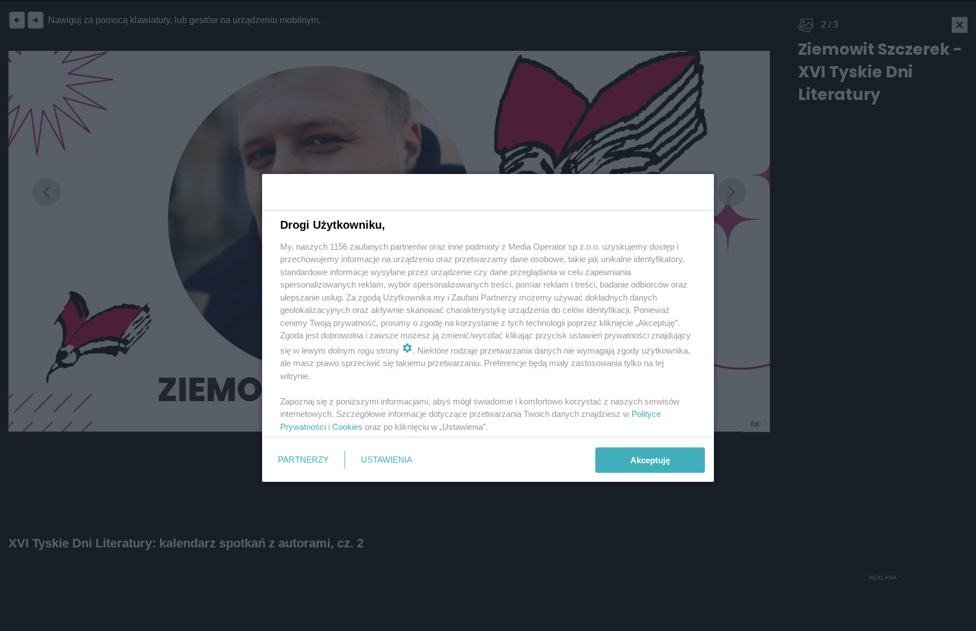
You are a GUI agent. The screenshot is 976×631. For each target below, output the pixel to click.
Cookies (347, 427)
